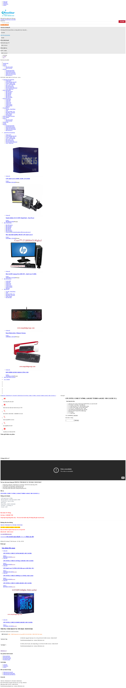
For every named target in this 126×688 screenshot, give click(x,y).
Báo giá (4, 69)
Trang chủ (5, 1)
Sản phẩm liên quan (8, 548)
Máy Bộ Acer (8, 96)
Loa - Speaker (6, 117)
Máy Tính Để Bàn (7, 90)
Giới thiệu (5, 2)
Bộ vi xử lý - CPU (9, 85)
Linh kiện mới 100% (10, 70)
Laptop (4, 56)
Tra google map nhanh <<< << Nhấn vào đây (20, 536)
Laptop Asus (8, 102)
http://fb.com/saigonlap (5, 35)
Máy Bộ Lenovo (9, 91)
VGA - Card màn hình (10, 84)
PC (3, 57)
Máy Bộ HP (8, 95)
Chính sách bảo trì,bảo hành (9, 673)
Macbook (8, 106)
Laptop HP (8, 100)
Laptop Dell (8, 99)
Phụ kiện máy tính (7, 658)
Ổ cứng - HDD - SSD (10, 83)
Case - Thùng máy (9, 89)
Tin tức (4, 64)
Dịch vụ (4, 65)
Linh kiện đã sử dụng (10, 71)
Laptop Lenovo (9, 104)
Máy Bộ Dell (8, 93)
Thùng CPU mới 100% (10, 72)
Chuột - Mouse (9, 113)
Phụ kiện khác (9, 115)
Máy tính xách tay (7, 98)
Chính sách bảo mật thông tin (9, 674)
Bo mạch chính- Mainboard (11, 87)
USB (7, 110)
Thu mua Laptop (9, 66)
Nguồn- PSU (8, 80)
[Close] (3, 62)
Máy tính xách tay (7, 657)
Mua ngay (13, 557)
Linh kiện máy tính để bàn (8, 79)
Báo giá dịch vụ (9, 75)
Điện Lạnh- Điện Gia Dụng (9, 116)
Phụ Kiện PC (6, 107)
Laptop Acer (8, 103)
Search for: (3, 20)
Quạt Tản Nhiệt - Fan (10, 111)
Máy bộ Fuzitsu (9, 97)
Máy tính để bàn (6, 656)
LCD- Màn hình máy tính (11, 82)
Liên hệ (4, 5)
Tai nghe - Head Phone (10, 109)
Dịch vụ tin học (9, 68)
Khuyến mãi (5, 63)
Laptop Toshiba (9, 105)
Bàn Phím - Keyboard (10, 112)
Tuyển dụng (5, 4)
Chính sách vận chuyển (8, 672)
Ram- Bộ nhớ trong (10, 86)
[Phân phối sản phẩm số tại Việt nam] (8, 16)
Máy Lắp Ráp (9, 92)
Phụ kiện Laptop (6, 659)
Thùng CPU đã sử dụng (11, 74)
